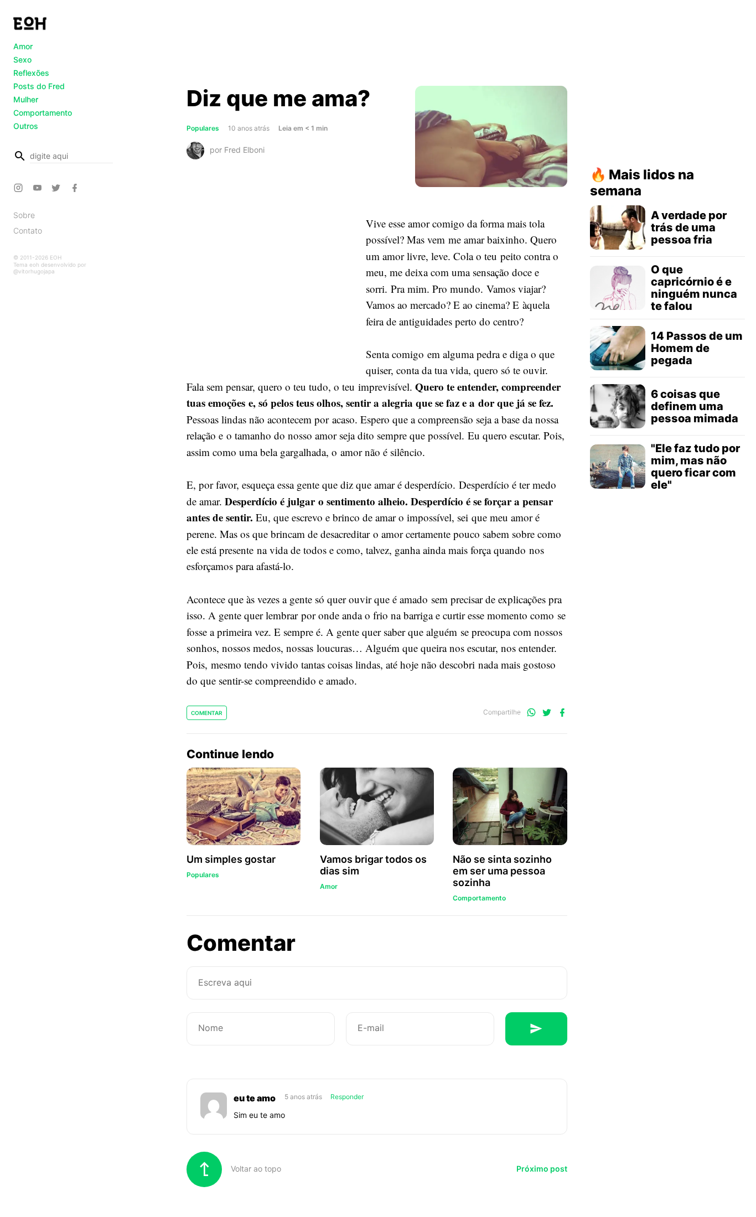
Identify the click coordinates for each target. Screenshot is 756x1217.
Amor (23, 46)
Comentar (206, 713)
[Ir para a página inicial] (29, 23)
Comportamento (42, 112)
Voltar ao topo (255, 1168)
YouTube (38, 187)
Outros (25, 126)
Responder (347, 1096)
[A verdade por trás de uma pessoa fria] (617, 227)
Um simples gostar (231, 859)
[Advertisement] (376, 46)
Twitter (57, 187)
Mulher (25, 99)
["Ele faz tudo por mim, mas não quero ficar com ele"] (617, 466)
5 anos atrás (304, 1096)
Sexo (22, 59)
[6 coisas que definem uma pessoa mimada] (617, 406)
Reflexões (31, 72)
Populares (203, 128)
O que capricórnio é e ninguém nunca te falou (694, 288)
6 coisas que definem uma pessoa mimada (694, 406)
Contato (27, 230)
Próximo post (541, 1168)
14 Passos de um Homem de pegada (697, 348)
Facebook (76, 187)
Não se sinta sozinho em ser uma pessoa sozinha (502, 870)
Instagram (20, 187)
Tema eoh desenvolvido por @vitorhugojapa (49, 268)
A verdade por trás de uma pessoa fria (689, 227)
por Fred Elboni (237, 149)
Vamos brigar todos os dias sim (373, 865)
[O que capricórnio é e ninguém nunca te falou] (617, 288)
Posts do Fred (39, 86)
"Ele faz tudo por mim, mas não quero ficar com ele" (695, 466)
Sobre (24, 215)
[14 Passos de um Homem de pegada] (617, 348)
